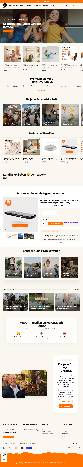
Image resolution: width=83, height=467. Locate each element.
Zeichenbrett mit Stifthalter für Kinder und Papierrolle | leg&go (12, 66)
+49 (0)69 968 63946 (7, 433)
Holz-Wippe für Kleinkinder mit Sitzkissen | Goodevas (69, 66)
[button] (22, 5)
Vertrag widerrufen (8, 437)
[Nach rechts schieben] (69, 1)
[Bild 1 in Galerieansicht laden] (8, 236)
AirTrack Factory (44, 198)
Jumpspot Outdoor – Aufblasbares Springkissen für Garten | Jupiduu (50, 159)
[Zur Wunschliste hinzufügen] (20, 46)
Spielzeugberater (65, 406)
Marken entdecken (41, 90)
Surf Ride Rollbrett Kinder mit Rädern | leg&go (49, 66)
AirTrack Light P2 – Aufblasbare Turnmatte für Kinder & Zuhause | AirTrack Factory (69, 159)
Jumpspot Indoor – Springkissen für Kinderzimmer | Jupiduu (31, 159)
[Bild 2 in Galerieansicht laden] (14, 236)
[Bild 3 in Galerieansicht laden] (26, 236)
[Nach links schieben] (14, 1)
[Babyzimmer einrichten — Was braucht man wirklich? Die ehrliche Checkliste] (67, 302)
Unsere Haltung (66, 401)
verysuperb (72, 447)
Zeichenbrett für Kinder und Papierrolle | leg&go (30, 66)
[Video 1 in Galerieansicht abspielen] (20, 236)
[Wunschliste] (69, 5)
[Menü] (6, 453)
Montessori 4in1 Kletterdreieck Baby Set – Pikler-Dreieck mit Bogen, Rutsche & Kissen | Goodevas (12, 159)
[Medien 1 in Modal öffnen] (20, 214)
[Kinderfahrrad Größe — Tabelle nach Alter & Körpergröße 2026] (15, 302)
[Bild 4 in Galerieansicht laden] (31, 236)
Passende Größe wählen (47, 210)
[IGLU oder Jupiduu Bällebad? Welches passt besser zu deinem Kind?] (41, 302)
